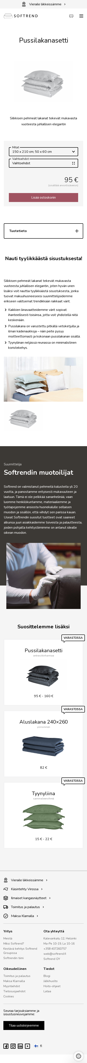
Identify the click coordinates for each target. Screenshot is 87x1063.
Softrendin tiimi (13, 958)
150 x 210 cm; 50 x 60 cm (32, 150)
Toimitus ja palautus (25, 907)
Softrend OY (52, 959)
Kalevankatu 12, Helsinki (60, 938)
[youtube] (27, 1047)
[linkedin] (20, 1047)
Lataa (47, 991)
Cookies (8, 996)
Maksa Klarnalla (22, 916)
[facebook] (5, 1047)
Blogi (47, 976)
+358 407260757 (55, 949)
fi (41, 1046)
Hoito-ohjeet (52, 986)
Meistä (7, 938)
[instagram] (13, 1047)
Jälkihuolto (51, 981)
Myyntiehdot (11, 986)
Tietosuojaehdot (14, 991)
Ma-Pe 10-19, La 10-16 (59, 944)
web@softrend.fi (55, 954)
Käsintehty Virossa (24, 889)
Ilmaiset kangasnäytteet (28, 898)
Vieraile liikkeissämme (45, 4)
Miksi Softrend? (13, 944)
